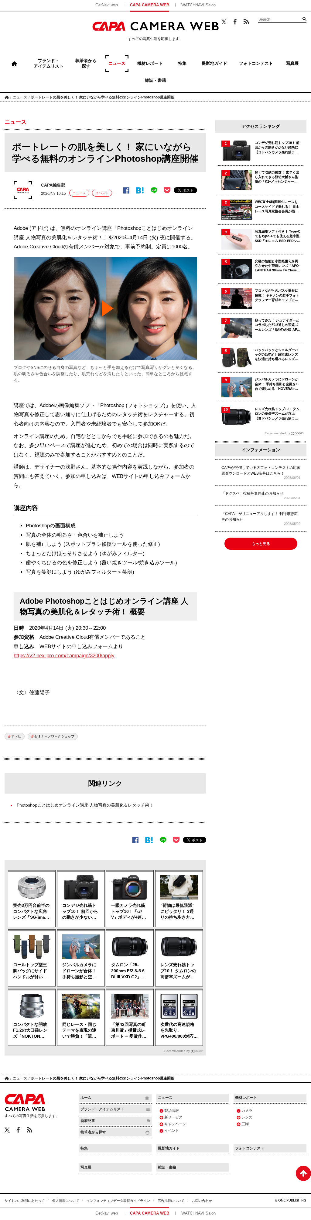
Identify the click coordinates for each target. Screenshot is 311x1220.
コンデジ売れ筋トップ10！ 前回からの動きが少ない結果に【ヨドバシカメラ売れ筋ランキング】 (80, 911)
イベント (102, 193)
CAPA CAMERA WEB (149, 5)
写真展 (85, 1167)
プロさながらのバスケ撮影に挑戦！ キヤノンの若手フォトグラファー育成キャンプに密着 (277, 295)
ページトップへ (303, 1173)
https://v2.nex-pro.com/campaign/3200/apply (64, 655)
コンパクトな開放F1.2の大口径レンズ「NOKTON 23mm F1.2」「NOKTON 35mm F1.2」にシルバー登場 (31, 1030)
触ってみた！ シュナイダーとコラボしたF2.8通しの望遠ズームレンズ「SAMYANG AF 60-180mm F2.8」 (277, 325)
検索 (304, 19)
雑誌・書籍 (167, 1167)
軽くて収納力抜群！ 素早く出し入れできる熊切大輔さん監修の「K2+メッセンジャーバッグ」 (277, 177)
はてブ (139, 190)
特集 (84, 1148)
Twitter (224, 21)
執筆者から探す (93, 1132)
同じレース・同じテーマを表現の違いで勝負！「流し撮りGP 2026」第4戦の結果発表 (80, 1030)
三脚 (245, 1124)
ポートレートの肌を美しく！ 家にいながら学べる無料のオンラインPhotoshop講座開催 (102, 97)
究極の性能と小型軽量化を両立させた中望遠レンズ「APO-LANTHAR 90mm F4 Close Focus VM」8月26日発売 (277, 266)
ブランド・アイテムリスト (102, 1109)
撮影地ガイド (169, 1148)
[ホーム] (14, 63)
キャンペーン (175, 1124)
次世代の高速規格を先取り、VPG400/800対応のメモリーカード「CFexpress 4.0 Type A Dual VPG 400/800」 (179, 1030)
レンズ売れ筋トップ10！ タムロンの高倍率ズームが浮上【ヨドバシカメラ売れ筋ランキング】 (178, 971)
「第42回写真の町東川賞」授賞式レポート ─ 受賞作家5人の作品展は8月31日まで (128, 1030)
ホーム (7, 97)
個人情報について (65, 1200)
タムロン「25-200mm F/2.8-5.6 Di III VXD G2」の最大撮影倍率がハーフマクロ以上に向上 (128, 971)
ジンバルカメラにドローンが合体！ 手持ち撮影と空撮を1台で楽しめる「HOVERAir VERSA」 (79, 971)
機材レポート (246, 1098)
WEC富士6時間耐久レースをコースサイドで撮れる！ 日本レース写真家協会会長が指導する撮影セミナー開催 (277, 207)
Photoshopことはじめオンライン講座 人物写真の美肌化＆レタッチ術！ (85, 805)
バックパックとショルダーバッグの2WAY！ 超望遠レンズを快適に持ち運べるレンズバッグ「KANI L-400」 (276, 355)
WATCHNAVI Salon (198, 5)
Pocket (167, 190)
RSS (246, 21)
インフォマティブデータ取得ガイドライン (118, 1200)
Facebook (235, 22)
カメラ (246, 1111)
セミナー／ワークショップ (54, 736)
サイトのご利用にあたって (25, 1200)
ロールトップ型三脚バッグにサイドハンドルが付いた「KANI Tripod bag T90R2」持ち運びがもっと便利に (30, 971)
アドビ (16, 736)
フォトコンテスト (249, 1148)
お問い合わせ (202, 1200)
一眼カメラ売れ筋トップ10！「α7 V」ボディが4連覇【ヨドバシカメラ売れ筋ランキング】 (128, 911)
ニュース (20, 97)
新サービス (173, 1117)
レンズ (246, 1117)
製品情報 (171, 1111)
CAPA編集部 (53, 185)
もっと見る (261, 544)
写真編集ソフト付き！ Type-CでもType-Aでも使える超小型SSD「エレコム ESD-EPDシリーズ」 (277, 236)
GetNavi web (106, 5)
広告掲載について (171, 1200)
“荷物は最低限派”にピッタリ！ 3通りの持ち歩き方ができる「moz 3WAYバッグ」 (177, 911)
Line (153, 190)
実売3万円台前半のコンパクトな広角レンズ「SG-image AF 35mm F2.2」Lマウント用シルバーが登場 (31, 911)
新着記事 (87, 1121)
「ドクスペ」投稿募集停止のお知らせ (252, 493)
